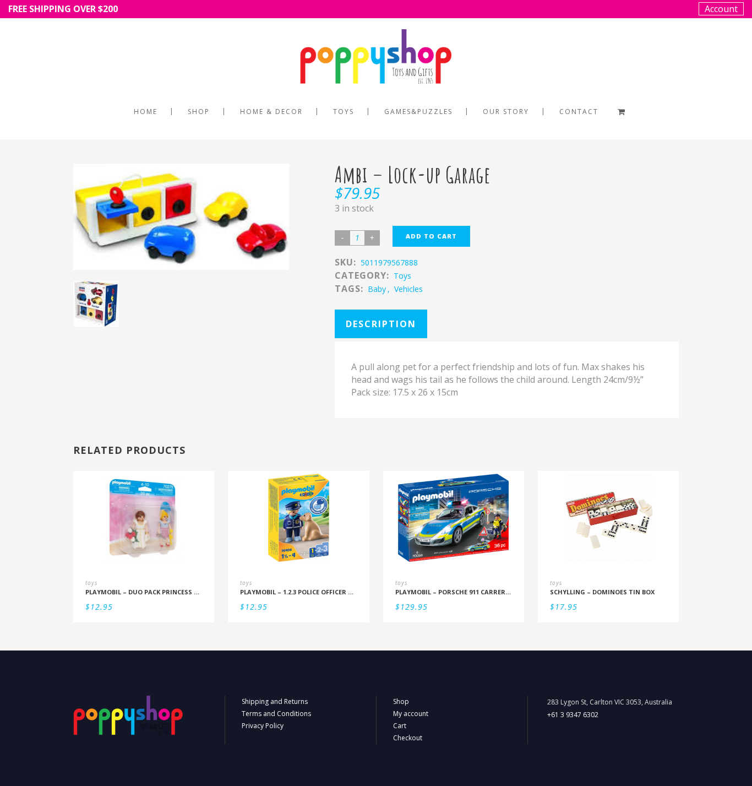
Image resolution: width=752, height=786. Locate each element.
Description (381, 324)
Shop (401, 701)
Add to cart (431, 236)
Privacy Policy (263, 725)
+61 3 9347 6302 (572, 714)
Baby (377, 289)
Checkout (407, 737)
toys (402, 275)
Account (721, 9)
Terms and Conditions (276, 713)
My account (410, 713)
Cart (399, 725)
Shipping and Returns (275, 701)
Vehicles (408, 289)
